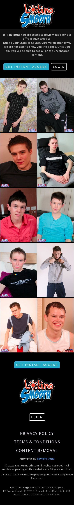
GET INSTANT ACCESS (26, 66)
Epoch (14, 487)
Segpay (27, 487)
